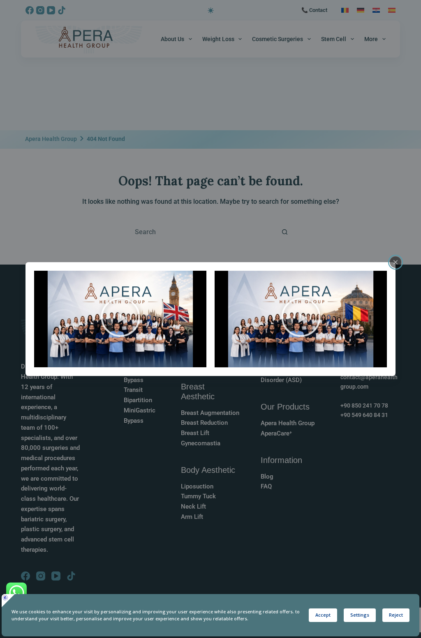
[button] (120, 319)
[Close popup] (395, 262)
